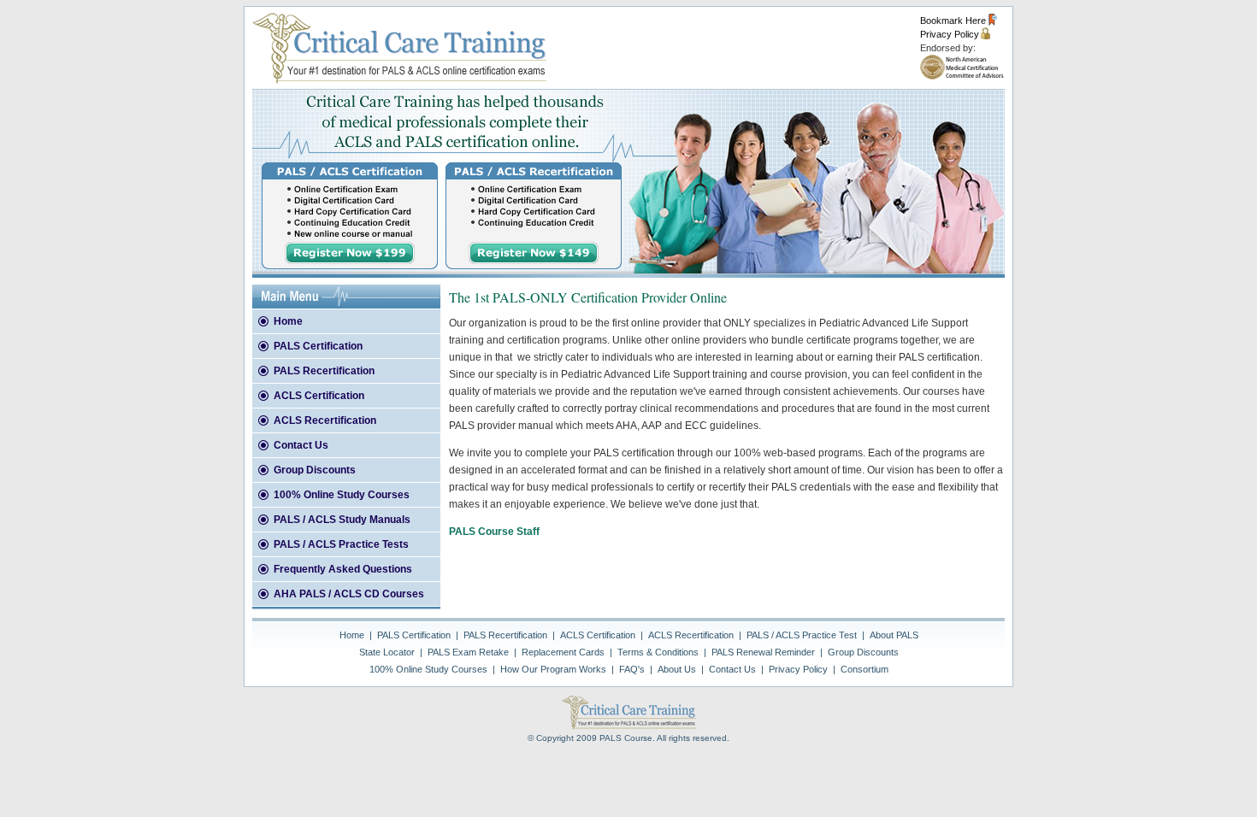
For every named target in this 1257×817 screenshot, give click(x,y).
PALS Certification (318, 346)
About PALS (894, 635)
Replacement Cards (563, 652)
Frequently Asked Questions (343, 569)
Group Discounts (315, 470)
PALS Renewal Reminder (763, 652)
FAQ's (632, 669)
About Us (677, 669)
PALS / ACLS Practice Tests (341, 544)
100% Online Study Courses (342, 495)
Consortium (864, 669)
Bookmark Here (958, 20)
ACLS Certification (319, 396)
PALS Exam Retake (468, 652)
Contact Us (301, 445)
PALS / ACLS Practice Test (802, 635)
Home (288, 321)
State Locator (387, 652)
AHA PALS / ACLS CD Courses (349, 594)
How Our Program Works (553, 669)
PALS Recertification (324, 371)
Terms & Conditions (658, 652)
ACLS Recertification (325, 420)
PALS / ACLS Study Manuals (342, 520)
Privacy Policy (956, 34)
